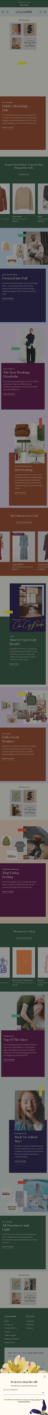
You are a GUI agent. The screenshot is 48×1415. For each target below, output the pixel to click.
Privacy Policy (36, 1399)
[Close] (44, 1376)
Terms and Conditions (24, 1401)
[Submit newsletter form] (43, 1393)
